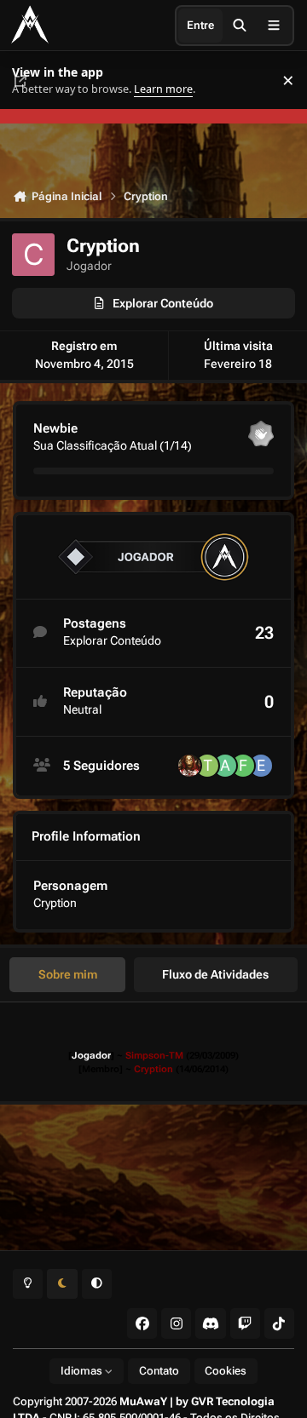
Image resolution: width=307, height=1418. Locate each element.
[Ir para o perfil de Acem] (225, 766)
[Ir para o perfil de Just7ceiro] (189, 766)
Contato (159, 1370)
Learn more (33, 80)
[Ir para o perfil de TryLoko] (207, 766)
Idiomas (83, 1370)
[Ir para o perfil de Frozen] (243, 766)
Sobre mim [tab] (67, 974)
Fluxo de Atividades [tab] (215, 974)
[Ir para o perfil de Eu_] (261, 766)
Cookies (225, 1370)
